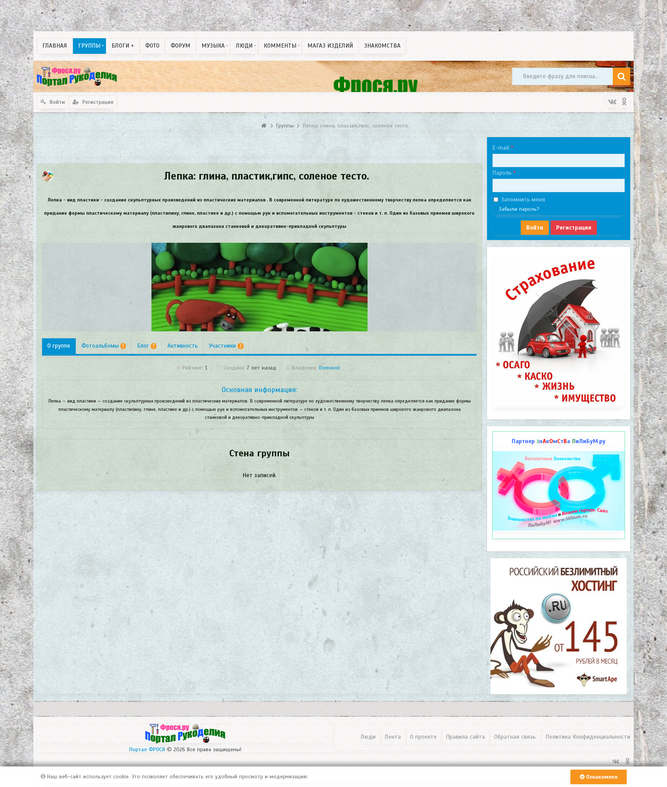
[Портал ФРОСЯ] (77, 76)
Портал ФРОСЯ (147, 749)
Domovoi (329, 367)
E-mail (500, 147)
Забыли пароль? (519, 209)
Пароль (501, 172)
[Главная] (264, 125)
